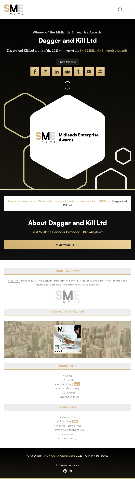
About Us (68, 380)
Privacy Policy (69, 434)
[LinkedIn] (56, 71)
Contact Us (68, 417)
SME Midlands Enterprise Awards (104, 51)
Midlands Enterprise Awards (56, 201)
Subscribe (65, 421)
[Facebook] (34, 71)
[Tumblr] (78, 71)
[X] (45, 71)
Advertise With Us (69, 396)
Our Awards (68, 392)
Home (12, 201)
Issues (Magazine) (69, 388)
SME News (48, 455)
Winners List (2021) (93, 201)
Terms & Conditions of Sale (69, 429)
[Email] (89, 71)
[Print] (100, 71)
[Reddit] (67, 71)
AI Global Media (66, 455)
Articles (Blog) (65, 384)
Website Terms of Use (68, 425)
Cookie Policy (69, 438)
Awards (27, 201)
